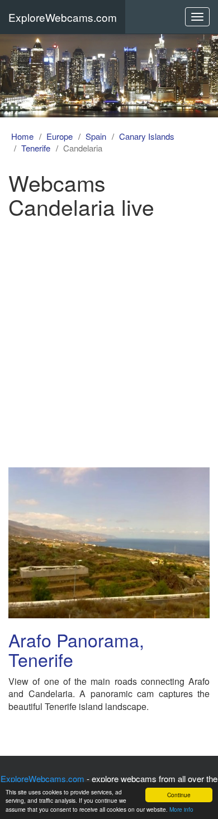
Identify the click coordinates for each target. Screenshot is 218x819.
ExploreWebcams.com (62, 17)
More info (181, 809)
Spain (96, 136)
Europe (59, 136)
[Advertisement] (109, 339)
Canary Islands (146, 136)
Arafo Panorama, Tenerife (76, 649)
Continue (179, 794)
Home (22, 136)
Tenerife (35, 148)
